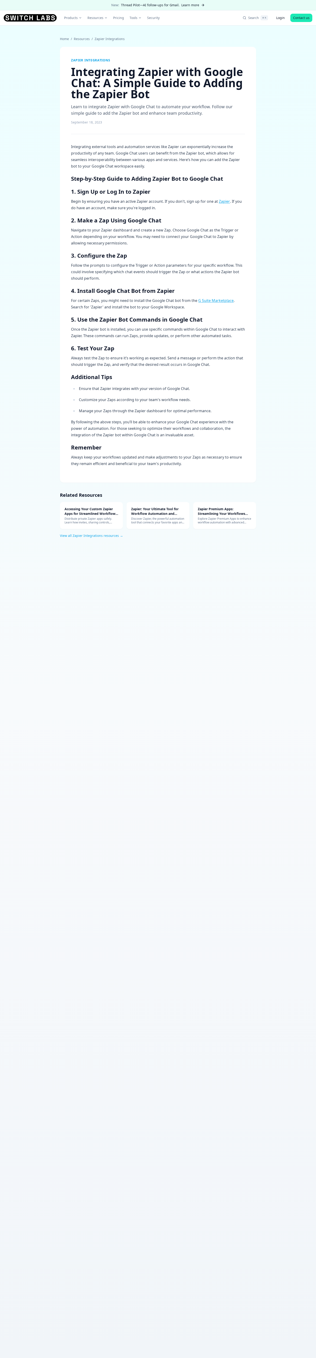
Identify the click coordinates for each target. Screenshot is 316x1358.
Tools (133, 18)
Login (280, 18)
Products (71, 18)
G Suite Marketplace (216, 300)
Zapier (224, 201)
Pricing (118, 18)
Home (64, 39)
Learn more (190, 5)
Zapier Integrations (110, 39)
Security (153, 18)
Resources (95, 18)
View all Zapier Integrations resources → (91, 535)
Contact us (301, 18)
